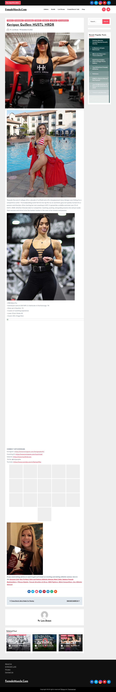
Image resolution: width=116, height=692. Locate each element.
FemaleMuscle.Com (16, 9)
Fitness (63, 635)
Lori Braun (61, 9)
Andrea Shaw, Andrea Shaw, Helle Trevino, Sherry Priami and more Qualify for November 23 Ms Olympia (44, 639)
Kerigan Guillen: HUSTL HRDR (30, 25)
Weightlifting (13, 634)
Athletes (46, 9)
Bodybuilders (19, 20)
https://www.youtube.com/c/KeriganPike (27, 462)
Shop (83, 9)
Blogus (63, 689)
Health (53, 9)
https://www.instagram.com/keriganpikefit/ (29, 451)
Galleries (45, 20)
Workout (64, 638)
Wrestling (22, 634)
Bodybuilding (29, 20)
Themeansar (72, 689)
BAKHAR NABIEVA (72, 601)
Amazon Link (14, 579)
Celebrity (38, 20)
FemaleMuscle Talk (73, 9)
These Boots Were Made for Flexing (22, 601)
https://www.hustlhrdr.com (22, 457)
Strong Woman (63, 20)
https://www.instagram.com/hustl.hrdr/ (29, 454)
